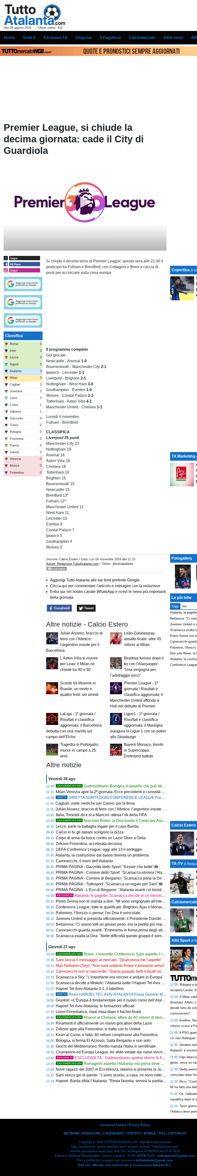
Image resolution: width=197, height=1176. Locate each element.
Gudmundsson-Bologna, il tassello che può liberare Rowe (119, 786)
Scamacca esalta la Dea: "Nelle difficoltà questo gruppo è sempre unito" (117, 936)
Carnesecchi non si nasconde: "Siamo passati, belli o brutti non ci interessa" (120, 971)
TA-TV (178, 864)
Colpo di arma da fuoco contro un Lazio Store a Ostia (101, 838)
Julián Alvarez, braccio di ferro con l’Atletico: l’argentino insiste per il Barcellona (122, 809)
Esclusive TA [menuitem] (56, 38)
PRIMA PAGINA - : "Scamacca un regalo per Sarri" (107, 884)
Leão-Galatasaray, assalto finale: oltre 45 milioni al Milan (142, 639)
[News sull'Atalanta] (34, 14)
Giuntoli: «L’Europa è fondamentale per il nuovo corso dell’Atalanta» (114, 1000)
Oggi (175, 606)
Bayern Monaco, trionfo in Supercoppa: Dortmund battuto (143, 750)
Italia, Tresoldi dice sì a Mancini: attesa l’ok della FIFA (101, 815)
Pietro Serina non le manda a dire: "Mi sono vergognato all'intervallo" (114, 901)
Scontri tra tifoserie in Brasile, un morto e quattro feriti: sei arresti (79, 689)
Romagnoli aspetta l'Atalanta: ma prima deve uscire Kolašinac (123, 1063)
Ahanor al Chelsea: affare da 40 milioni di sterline (112, 1017)
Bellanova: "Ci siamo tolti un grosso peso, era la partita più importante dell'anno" (124, 924)
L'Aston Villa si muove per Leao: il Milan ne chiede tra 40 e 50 (79, 664)
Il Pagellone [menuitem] (110, 38)
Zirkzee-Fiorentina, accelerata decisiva (89, 844)
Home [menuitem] (9, 38)
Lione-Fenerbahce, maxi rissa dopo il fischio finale (98, 1012)
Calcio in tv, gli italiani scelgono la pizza (89, 832)
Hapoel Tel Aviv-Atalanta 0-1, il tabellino (90, 989)
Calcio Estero (68, 559)
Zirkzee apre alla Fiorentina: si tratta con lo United (98, 1029)
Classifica (14, 336)
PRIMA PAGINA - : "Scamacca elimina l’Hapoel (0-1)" (118, 872)
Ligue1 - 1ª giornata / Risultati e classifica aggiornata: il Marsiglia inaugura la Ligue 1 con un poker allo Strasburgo (138, 725)
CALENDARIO (113, 1133)
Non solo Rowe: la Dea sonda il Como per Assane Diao (117, 821)
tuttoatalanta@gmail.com (176, 1156)
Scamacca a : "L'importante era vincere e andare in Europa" (110, 977)
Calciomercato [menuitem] (142, 38)
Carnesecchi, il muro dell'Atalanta (84, 861)
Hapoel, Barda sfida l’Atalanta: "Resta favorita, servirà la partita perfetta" (117, 1081)
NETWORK (72, 1133)
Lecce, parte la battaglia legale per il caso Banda (97, 826)
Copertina (181, 270)
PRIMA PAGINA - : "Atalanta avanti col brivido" (110, 890)
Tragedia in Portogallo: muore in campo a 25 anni (79, 750)
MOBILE (150, 1133)
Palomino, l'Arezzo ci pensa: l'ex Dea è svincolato (98, 913)
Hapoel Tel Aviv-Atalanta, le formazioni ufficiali (95, 1006)
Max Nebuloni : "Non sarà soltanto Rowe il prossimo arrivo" (110, 966)
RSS (162, 1133)
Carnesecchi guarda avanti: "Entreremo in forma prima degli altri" (111, 930)
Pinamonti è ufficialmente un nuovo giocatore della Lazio (104, 1023)
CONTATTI (133, 1133)
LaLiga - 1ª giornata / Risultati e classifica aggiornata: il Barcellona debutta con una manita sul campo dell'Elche (74, 725)
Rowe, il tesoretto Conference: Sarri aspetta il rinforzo (115, 954)
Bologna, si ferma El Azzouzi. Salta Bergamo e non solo (103, 1040)
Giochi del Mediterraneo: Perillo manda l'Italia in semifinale (106, 1046)
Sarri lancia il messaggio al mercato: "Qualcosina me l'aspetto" (109, 960)
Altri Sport (181, 940)
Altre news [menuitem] (173, 38)
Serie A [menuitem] (29, 38)
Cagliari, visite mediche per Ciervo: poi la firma (95, 803)
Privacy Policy (139, 1125)
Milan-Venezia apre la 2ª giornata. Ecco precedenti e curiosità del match (117, 792)
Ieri (184, 606)
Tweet (88, 608)
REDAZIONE (91, 1133)
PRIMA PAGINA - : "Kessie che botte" (105, 867)
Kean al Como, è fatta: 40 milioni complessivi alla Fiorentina (107, 1035)
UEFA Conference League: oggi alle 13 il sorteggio (99, 849)
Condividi (61, 608)
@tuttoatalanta (122, 564)
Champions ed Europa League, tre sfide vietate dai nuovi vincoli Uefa (114, 1052)
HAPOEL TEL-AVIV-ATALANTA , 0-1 (119, 994)
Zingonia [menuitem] (84, 38)
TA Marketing (183, 456)
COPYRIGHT (177, 1133)
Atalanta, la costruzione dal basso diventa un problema (102, 855)
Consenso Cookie (113, 1125)
